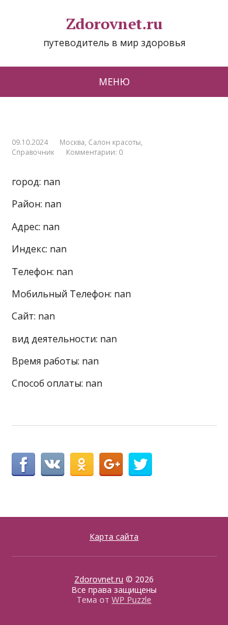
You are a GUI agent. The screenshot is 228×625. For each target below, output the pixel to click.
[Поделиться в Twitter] (140, 464)
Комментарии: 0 (94, 152)
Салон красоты (114, 142)
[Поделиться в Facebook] (23, 464)
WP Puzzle (131, 599)
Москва (72, 142)
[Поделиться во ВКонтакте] (52, 464)
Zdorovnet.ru (114, 24)
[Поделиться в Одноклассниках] (82, 464)
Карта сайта (114, 536)
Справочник (33, 152)
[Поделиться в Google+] (111, 464)
